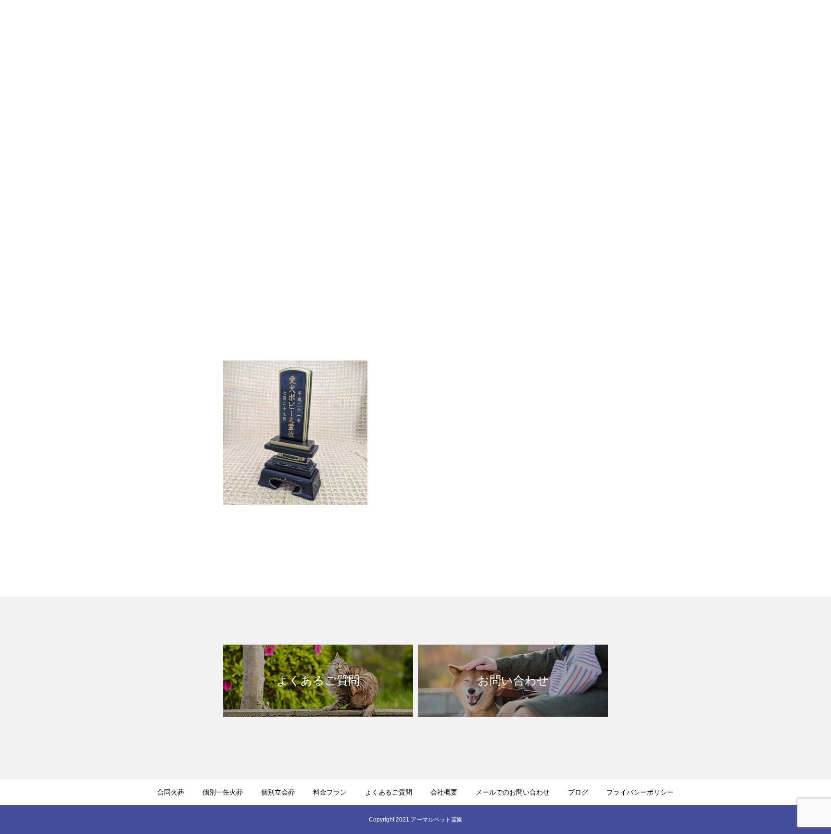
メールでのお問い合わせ (776, 24)
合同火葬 (439, 24)
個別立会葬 (545, 24)
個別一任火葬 (490, 24)
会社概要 (707, 24)
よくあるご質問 (653, 24)
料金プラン (596, 24)
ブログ (578, 792)
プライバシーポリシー (640, 792)
